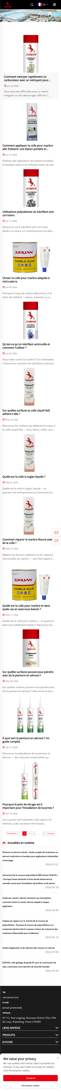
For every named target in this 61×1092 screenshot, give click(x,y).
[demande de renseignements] (56, 540)
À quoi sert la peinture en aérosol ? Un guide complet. (25, 740)
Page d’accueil (25, 18)
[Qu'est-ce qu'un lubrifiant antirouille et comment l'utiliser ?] (30, 320)
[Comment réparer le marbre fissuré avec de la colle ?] (30, 516)
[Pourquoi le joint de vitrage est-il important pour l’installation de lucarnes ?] (30, 780)
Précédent (11, 833)
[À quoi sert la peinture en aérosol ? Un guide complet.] (30, 714)
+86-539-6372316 (10, 997)
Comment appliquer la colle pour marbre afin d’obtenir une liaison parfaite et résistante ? (27, 147)
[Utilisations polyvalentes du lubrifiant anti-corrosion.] (30, 188)
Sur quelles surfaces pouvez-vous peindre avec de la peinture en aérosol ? (28, 673)
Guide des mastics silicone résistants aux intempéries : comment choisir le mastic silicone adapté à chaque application (27, 902)
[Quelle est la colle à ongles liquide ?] (30, 453)
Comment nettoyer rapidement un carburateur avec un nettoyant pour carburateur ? (26, 78)
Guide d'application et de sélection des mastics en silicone (28, 947)
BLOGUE (42, 18)
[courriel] (56, 533)
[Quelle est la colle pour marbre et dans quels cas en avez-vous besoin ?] (30, 582)
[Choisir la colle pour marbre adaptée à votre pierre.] (30, 254)
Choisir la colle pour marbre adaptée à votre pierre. (26, 279)
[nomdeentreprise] (7, 5)
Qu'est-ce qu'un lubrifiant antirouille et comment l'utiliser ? (26, 346)
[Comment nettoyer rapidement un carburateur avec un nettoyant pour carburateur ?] (30, 54)
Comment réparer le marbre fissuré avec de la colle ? (27, 541)
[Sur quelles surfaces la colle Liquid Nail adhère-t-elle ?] (30, 387)
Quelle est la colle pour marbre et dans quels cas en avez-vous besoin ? (26, 607)
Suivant (50, 833)
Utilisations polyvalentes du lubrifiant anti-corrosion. (28, 213)
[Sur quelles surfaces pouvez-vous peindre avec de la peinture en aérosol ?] (30, 648)
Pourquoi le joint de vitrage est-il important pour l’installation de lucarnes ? (28, 806)
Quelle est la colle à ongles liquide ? (23, 476)
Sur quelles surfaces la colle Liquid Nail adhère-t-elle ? (26, 412)
